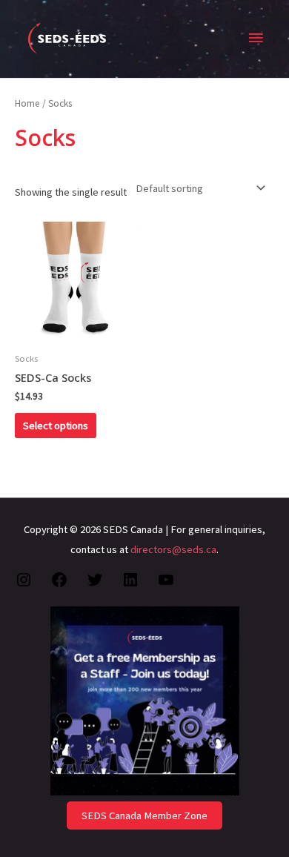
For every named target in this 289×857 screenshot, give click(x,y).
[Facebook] (59, 585)
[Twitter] (95, 585)
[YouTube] (166, 585)
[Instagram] (24, 585)
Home (27, 103)
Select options (55, 425)
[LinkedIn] (130, 585)
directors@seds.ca (173, 549)
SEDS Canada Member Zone (144, 815)
